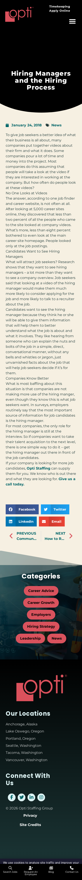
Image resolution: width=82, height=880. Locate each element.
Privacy (30, 815)
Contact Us (71, 871)
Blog (51, 871)
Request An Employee (31, 873)
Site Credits (30, 825)
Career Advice (41, 591)
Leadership (30, 638)
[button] (72, 21)
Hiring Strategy (41, 626)
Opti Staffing (38, 468)
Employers (41, 614)
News (56, 125)
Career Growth (41, 603)
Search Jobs (10, 871)
